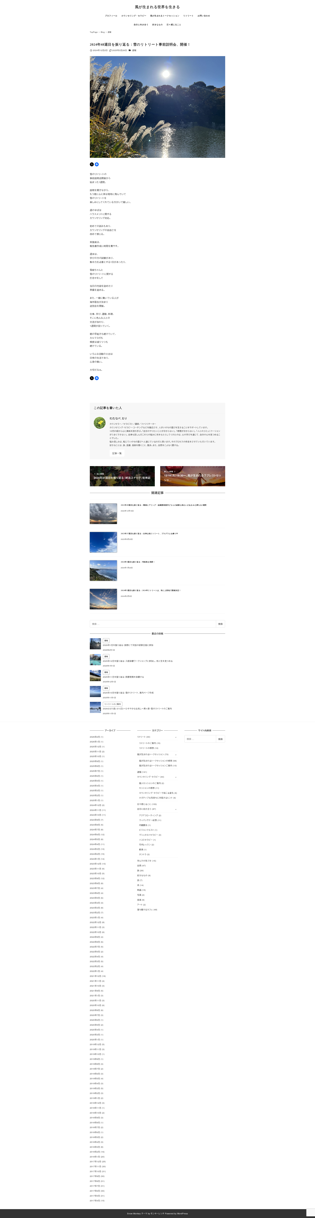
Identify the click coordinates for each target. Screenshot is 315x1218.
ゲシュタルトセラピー (148, 834)
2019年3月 (95, 1088)
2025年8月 (95, 766)
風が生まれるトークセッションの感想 (155, 760)
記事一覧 (117, 453)
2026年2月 (95, 736)
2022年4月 (95, 956)
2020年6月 (95, 1019)
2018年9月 (95, 1117)
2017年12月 (95, 1161)
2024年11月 (95, 810)
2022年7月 (95, 946)
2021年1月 (95, 995)
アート (140, 904)
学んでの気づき (144, 860)
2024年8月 (95, 824)
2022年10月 (95, 932)
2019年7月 (95, 1068)
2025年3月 (95, 790)
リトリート (141, 736)
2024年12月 (95, 805)
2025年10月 (95, 756)
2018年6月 (95, 1132)
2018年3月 (95, 1146)
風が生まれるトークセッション (150, 754)
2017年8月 (95, 1181)
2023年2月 (95, 912)
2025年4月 (95, 785)
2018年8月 (95, 1122)
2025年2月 (95, 795)
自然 (139, 865)
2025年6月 (95, 775)
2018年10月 (95, 1112)
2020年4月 (95, 1029)
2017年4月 (95, 1200)
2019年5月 (95, 1078)
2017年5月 (95, 1195)
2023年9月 (95, 878)
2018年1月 (95, 1156)
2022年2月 (95, 966)
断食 (141, 849)
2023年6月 (95, 893)
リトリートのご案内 (147, 743)
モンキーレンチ (157, 1213)
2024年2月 (95, 854)
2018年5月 (95, 1137)
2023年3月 (95, 907)
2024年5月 (95, 839)
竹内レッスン (145, 844)
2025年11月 (95, 751)
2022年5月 (95, 951)
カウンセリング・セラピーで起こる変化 (156, 792)
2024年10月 (95, 814)
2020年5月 (95, 1024)
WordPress (182, 1213)
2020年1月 (95, 1039)
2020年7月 (95, 1015)
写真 (139, 894)
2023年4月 (95, 902)
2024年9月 (95, 819)
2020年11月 (95, 1000)
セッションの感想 (147, 788)
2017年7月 (95, 1185)
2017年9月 (95, 1176)
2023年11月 (95, 868)
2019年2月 (95, 1093)
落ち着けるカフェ (145, 909)
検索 (220, 623)
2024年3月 (95, 849)
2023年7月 (95, 888)
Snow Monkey (134, 1213)
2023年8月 (95, 883)
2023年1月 (95, 917)
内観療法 (143, 825)
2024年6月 (95, 834)
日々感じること (144, 804)
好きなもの (142, 875)
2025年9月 (95, 761)
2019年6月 (95, 1073)
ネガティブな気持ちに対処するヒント (156, 797)
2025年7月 (95, 771)
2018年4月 (95, 1142)
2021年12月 (95, 976)
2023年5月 (95, 897)
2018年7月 (95, 1127)
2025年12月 (95, 746)
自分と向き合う (144, 809)
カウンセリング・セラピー (148, 776)
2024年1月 (95, 858)
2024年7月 (95, 829)
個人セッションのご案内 (150, 783)
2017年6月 (95, 1190)
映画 (139, 890)
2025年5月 (95, 780)
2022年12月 (95, 922)
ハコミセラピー (146, 839)
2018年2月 (95, 1151)
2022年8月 (95, 941)
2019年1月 (95, 1098)
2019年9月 (95, 1059)
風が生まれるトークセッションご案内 (155, 765)
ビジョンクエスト (146, 829)
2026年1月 (95, 741)
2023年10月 (95, 873)
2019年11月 (95, 1049)
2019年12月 (95, 1044)
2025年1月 (95, 800)
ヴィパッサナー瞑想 (148, 820)
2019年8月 (95, 1064)
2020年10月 (95, 1005)
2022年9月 (95, 937)
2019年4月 (95, 1083)
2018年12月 (95, 1102)
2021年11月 (95, 981)
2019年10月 (95, 1054)
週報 (134, 50)
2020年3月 (95, 1034)
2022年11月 (95, 927)
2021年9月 (95, 990)
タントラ (143, 854)
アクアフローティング (148, 815)
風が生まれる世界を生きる (157, 7)
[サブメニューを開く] (176, 737)
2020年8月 (95, 1010)
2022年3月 (95, 961)
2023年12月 (95, 863)
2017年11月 (95, 1166)
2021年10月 (95, 985)
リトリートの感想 (146, 748)
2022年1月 (95, 971)
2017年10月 (95, 1171)
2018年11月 (95, 1107)
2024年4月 (95, 844)
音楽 (139, 899)
